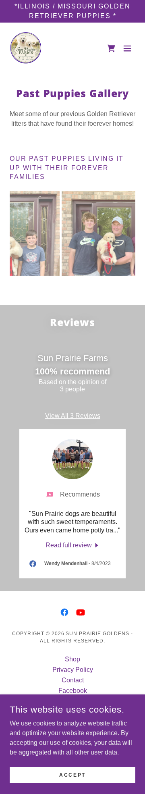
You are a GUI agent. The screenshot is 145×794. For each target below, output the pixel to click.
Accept (72, 774)
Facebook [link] (72, 690)
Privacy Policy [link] (72, 669)
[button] (127, 48)
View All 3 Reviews (72, 415)
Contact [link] (73, 680)
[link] (26, 48)
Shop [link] (72, 659)
